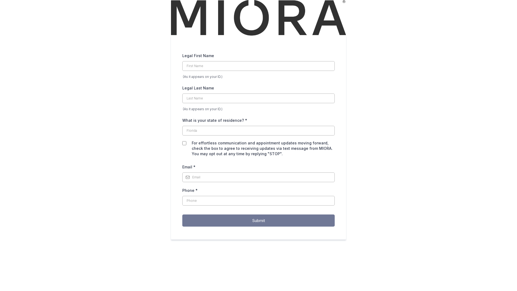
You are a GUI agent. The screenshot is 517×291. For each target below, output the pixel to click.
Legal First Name (198, 55)
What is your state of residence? (214, 120)
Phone (190, 190)
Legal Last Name (198, 88)
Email (188, 167)
